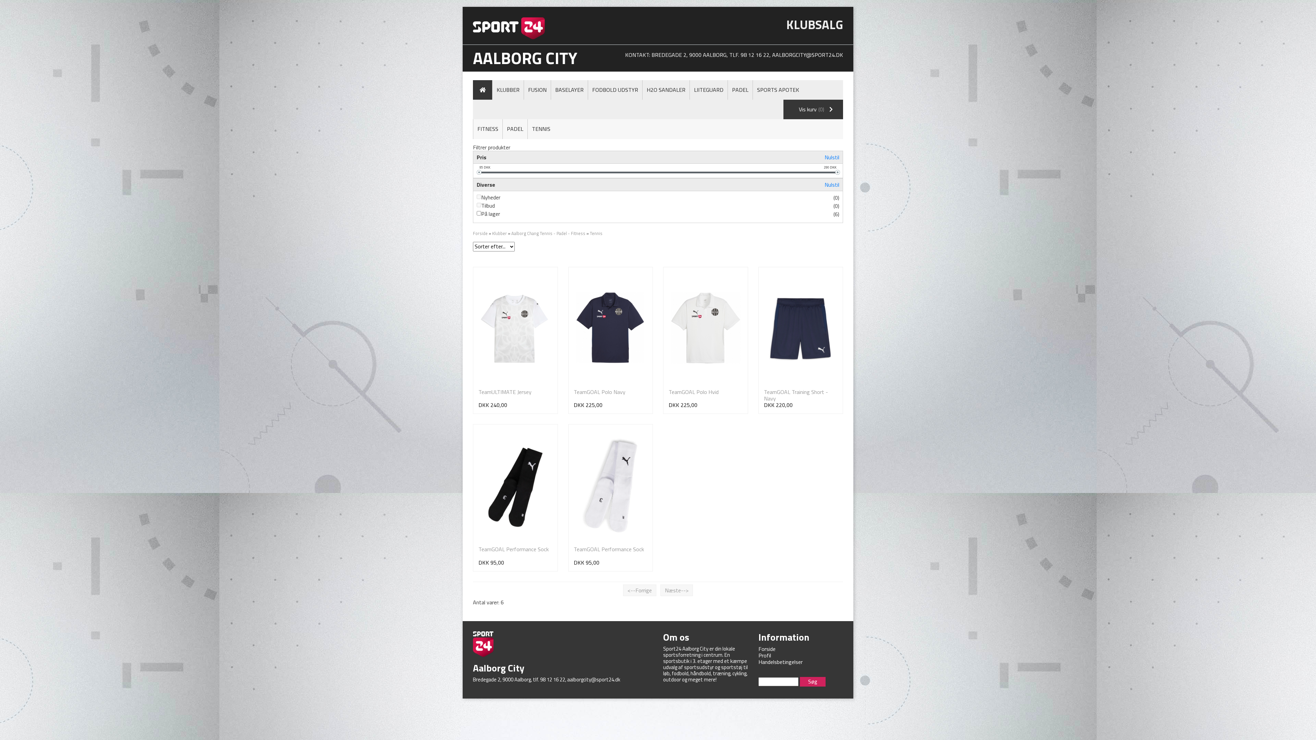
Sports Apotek (778, 90)
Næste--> (677, 590)
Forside (480, 233)
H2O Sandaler (666, 90)
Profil (764, 655)
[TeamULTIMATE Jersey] (515, 328)
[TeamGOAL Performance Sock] (515, 485)
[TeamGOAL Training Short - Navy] (801, 328)
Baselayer (569, 90)
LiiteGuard (708, 90)
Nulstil (832, 157)
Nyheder (490, 197)
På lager (490, 214)
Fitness (487, 129)
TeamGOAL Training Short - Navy (796, 395)
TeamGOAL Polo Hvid (694, 392)
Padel (740, 90)
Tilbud (488, 205)
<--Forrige (639, 590)
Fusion (537, 90)
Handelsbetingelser (780, 662)
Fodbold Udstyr (615, 90)
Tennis (541, 129)
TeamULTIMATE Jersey (505, 392)
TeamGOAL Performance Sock (513, 549)
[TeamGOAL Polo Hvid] (706, 328)
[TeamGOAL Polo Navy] (611, 328)
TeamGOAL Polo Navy (599, 392)
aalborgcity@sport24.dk (807, 55)
